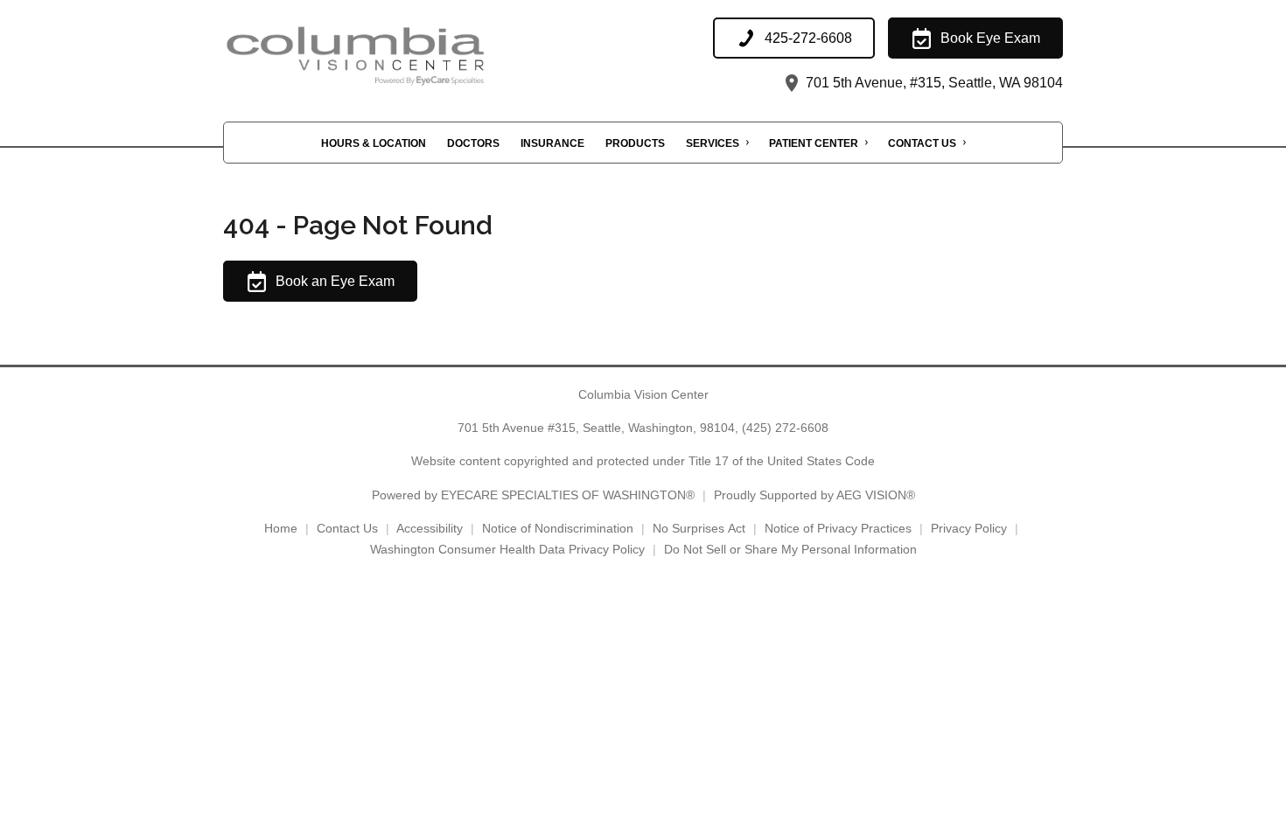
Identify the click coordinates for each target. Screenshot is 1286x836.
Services (712, 143)
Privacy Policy (969, 528)
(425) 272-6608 (785, 428)
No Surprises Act (699, 528)
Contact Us (922, 143)
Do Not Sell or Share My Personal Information (790, 549)
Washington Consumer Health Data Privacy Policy (507, 549)
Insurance (552, 143)
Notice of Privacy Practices (838, 528)
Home (280, 528)
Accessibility (429, 528)
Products (635, 143)
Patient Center (813, 143)
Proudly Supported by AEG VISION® (814, 495)
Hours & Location (373, 143)
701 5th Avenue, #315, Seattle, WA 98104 (932, 82)
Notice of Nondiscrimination (557, 528)
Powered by (533, 495)
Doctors (473, 143)
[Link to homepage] (398, 55)
